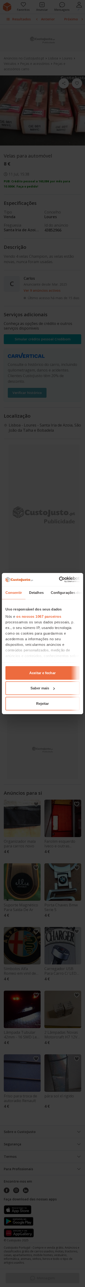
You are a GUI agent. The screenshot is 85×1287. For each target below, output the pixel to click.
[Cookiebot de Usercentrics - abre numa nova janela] (60, 580)
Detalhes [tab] (36, 592)
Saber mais (39, 688)
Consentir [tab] (13, 592)
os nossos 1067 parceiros (38, 616)
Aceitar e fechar (42, 673)
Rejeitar (42, 703)
